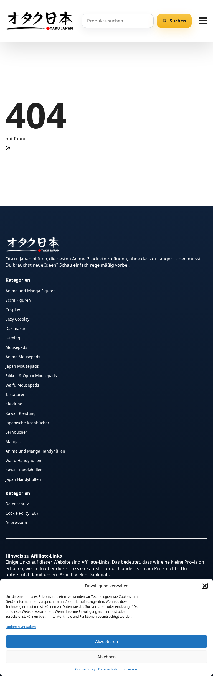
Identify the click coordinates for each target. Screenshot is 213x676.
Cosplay (13, 309)
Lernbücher (16, 432)
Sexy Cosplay (17, 318)
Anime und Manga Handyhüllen (35, 450)
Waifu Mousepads (22, 384)
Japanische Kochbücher (27, 422)
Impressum (129, 669)
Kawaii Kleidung (21, 413)
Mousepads (16, 347)
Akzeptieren (106, 641)
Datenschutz (108, 669)
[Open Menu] (203, 20)
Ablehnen (106, 656)
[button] (204, 586)
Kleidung (14, 403)
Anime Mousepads (23, 356)
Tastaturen (16, 394)
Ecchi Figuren (18, 300)
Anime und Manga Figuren (31, 290)
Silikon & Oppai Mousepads (31, 375)
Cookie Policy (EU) (22, 512)
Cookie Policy (85, 669)
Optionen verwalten (21, 626)
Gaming (13, 337)
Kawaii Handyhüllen (24, 469)
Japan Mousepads (22, 366)
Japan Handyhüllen (23, 479)
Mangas (13, 441)
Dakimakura (17, 328)
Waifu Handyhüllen (23, 460)
